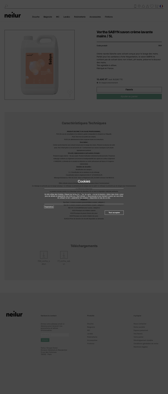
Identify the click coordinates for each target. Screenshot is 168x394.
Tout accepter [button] (114, 212)
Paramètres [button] (48, 207)
